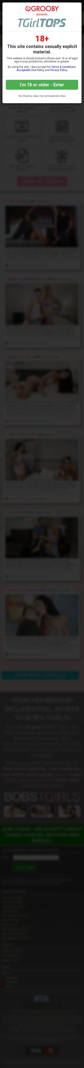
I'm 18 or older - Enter (42, 84)
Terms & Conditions (63, 67)
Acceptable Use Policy (30, 70)
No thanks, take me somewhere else (42, 96)
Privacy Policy (58, 70)
